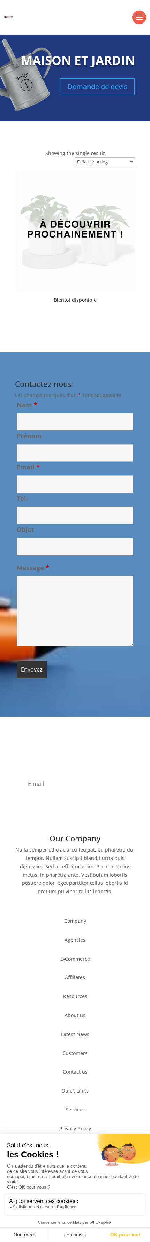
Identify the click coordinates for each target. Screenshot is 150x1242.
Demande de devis (97, 86)
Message (33, 567)
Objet (25, 529)
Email (28, 467)
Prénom (29, 436)
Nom (27, 405)
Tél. (22, 498)
